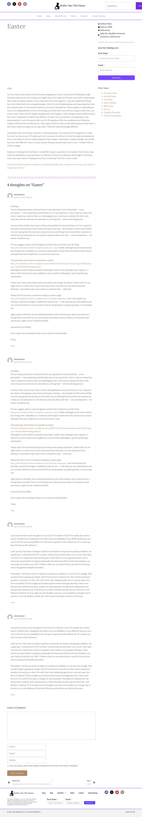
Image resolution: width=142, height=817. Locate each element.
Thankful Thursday (112, 112)
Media (73, 16)
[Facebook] (9, 4)
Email (100, 65)
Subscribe (116, 78)
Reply (13, 346)
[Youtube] (19, 4)
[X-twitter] (14, 4)
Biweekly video (110, 93)
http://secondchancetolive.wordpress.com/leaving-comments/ (39, 298)
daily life (104, 33)
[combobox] (120, 5)
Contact (84, 16)
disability (112, 33)
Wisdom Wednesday (112, 115)
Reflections (105, 30)
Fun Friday (108, 99)
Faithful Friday (110, 96)
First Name (103, 53)
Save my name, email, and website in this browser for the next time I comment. (44, 765)
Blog (48, 16)
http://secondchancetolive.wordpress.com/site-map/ (34, 247)
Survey (107, 109)
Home (39, 16)
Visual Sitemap (98, 16)
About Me (59, 16)
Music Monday (110, 103)
